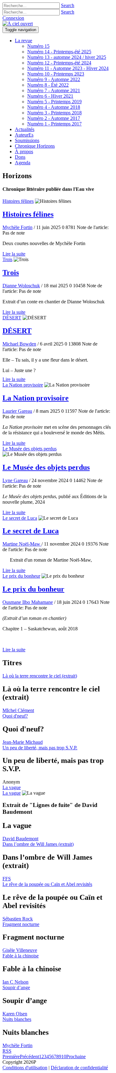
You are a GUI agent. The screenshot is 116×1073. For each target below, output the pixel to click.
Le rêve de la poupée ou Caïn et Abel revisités (47, 884)
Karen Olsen (14, 1013)
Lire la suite (13, 253)
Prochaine (76, 1056)
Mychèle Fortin (17, 227)
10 (63, 1056)
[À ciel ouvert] (17, 23)
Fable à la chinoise (20, 955)
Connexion (13, 18)
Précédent (29, 1056)
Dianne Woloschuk (21, 285)
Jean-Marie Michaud (22, 742)
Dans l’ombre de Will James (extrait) (38, 844)
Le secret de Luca (19, 518)
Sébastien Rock (17, 918)
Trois (7, 259)
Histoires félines (18, 201)
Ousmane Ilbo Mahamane (27, 602)
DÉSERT (11, 317)
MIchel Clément (18, 710)
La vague (11, 787)
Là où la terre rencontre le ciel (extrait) (39, 675)
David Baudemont (20, 838)
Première (11, 1056)
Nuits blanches (16, 1019)
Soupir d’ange (16, 987)
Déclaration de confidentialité (79, 1067)
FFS (6, 878)
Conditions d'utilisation (24, 1067)
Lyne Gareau (15, 480)
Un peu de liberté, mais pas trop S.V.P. (39, 747)
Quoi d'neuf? (15, 716)
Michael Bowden (19, 343)
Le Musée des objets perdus (29, 448)
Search (67, 5)
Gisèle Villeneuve (19, 950)
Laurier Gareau (17, 411)
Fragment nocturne (20, 924)
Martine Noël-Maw (21, 544)
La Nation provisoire (22, 384)
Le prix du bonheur (21, 576)
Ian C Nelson (15, 982)
